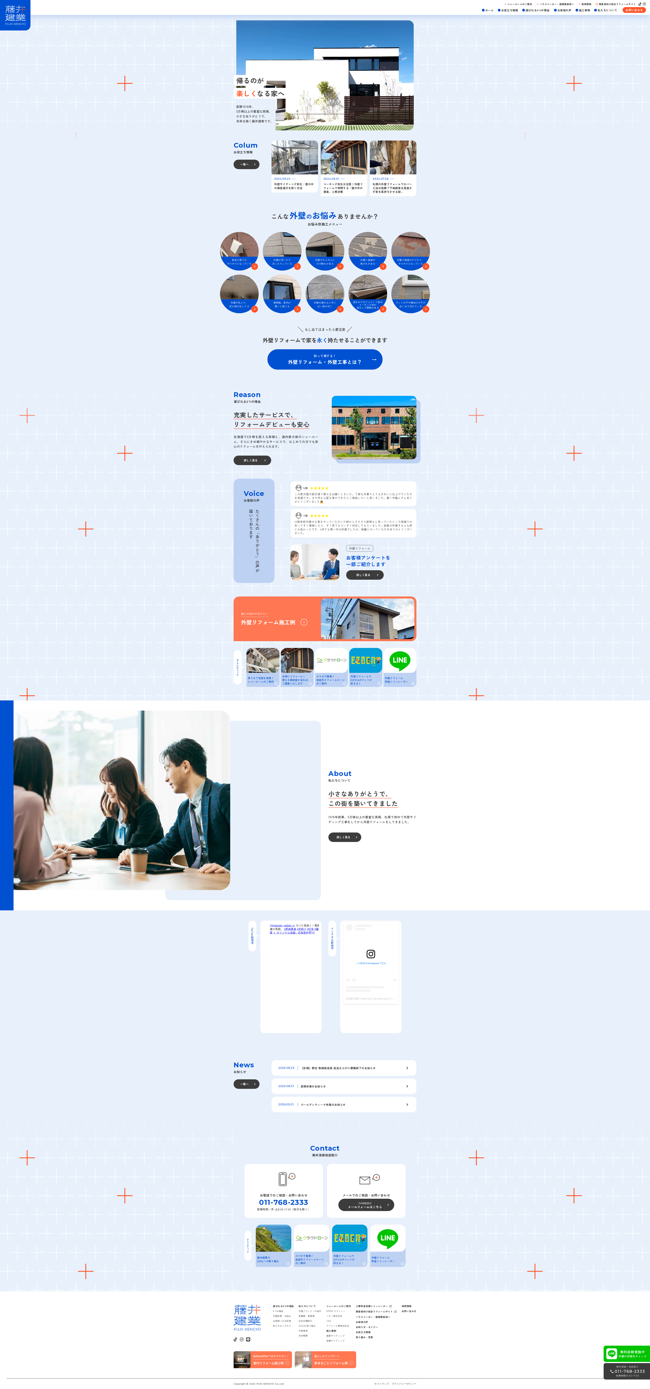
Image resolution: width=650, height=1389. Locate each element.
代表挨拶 (303, 1331)
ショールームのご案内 (338, 1306)
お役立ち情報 (363, 1332)
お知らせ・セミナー (367, 1327)
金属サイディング (335, 1341)
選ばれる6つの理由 (283, 1306)
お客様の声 (362, 1322)
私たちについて (307, 1306)
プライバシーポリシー (404, 1384)
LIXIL (329, 1321)
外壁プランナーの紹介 (310, 1311)
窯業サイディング (335, 1336)
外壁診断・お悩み (282, 1316)
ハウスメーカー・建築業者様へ (373, 1317)
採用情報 (406, 1306)
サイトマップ (381, 1384)
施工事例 (331, 1331)
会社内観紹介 (305, 1321)
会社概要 (303, 1335)
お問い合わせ (409, 1311)
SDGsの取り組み (307, 1326)
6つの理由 (278, 1311)
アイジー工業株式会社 (337, 1326)
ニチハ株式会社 (334, 1316)
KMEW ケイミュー (335, 1311)
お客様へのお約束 (282, 1321)
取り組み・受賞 (364, 1337)
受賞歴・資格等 (307, 1316)
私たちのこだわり (282, 1326)
